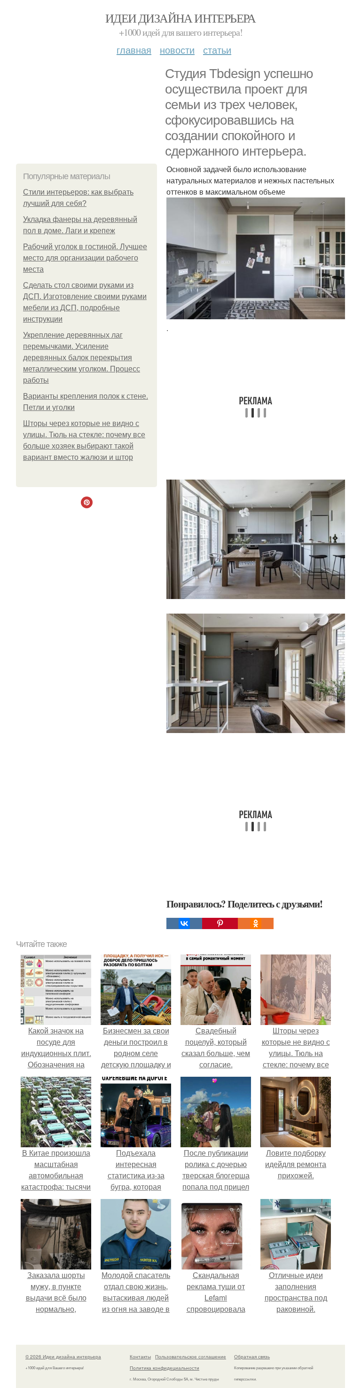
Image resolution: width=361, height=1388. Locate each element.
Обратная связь (252, 1356)
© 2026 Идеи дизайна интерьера (63, 1356)
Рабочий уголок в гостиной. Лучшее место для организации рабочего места (85, 258)
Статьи (217, 49)
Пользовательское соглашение (190, 1356)
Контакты (140, 1356)
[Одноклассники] (256, 923)
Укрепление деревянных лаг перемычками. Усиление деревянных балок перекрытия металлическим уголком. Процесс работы (81, 357)
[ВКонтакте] (184, 923)
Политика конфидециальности (164, 1367)
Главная (134, 49)
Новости (177, 49)
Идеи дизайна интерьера (180, 18)
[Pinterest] (220, 923)
